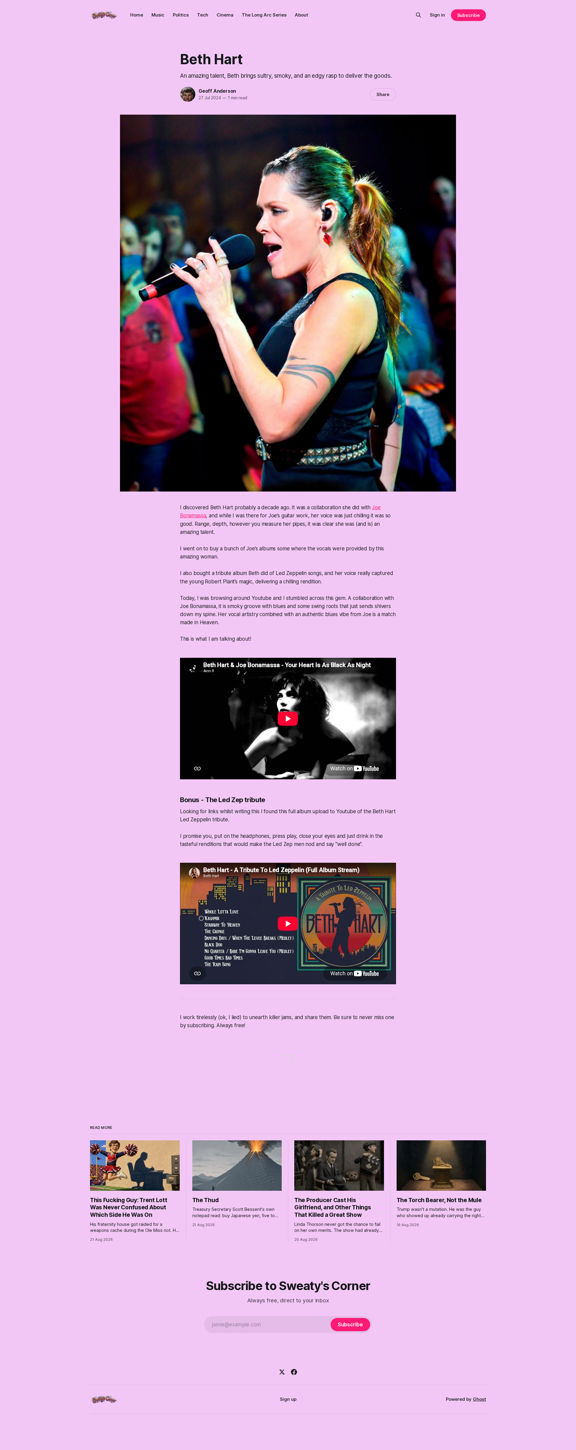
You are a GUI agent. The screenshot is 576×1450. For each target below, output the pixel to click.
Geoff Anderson (217, 91)
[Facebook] (294, 1372)
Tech (202, 15)
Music (158, 15)
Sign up (288, 1399)
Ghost (479, 1399)
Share (382, 94)
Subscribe (468, 15)
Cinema (225, 15)
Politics (181, 15)
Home (136, 15)
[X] (282, 1372)
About (301, 15)
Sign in (437, 15)
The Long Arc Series (264, 15)
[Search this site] (418, 15)
